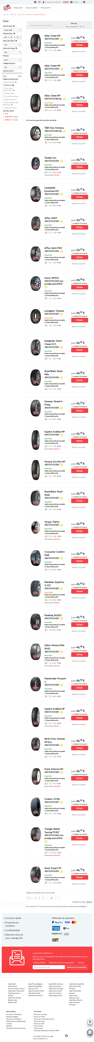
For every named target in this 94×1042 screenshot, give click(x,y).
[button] (90, 1021)
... (47, 898)
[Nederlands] (67, 2)
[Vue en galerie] (83, 26)
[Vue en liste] (80, 26)
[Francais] (64, 2)
